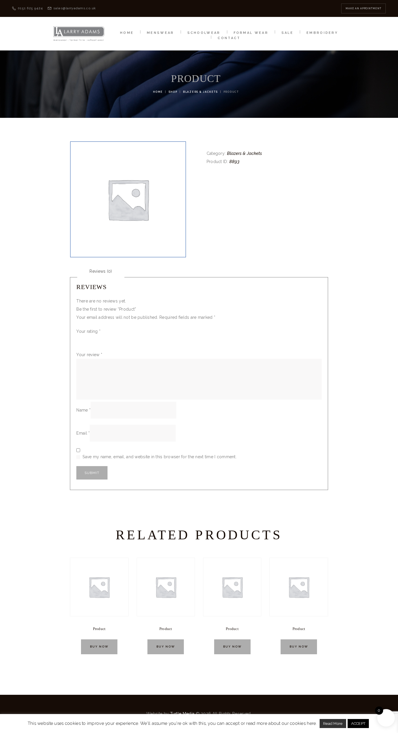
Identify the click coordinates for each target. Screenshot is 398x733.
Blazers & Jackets (200, 91)
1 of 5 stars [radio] (79, 339)
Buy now (99, 646)
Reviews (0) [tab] (100, 271)
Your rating (88, 331)
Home (158, 91)
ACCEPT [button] (358, 723)
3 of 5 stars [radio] (96, 339)
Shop (173, 91)
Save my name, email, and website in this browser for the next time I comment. (159, 456)
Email (83, 433)
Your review (89, 354)
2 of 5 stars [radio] (88, 339)
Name (83, 410)
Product (99, 629)
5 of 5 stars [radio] (113, 339)
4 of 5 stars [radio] (104, 339)
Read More (333, 723)
